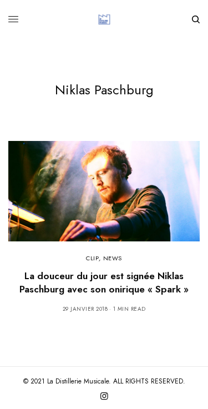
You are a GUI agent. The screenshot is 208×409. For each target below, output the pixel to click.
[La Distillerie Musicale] (104, 19)
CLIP (92, 258)
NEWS (112, 258)
